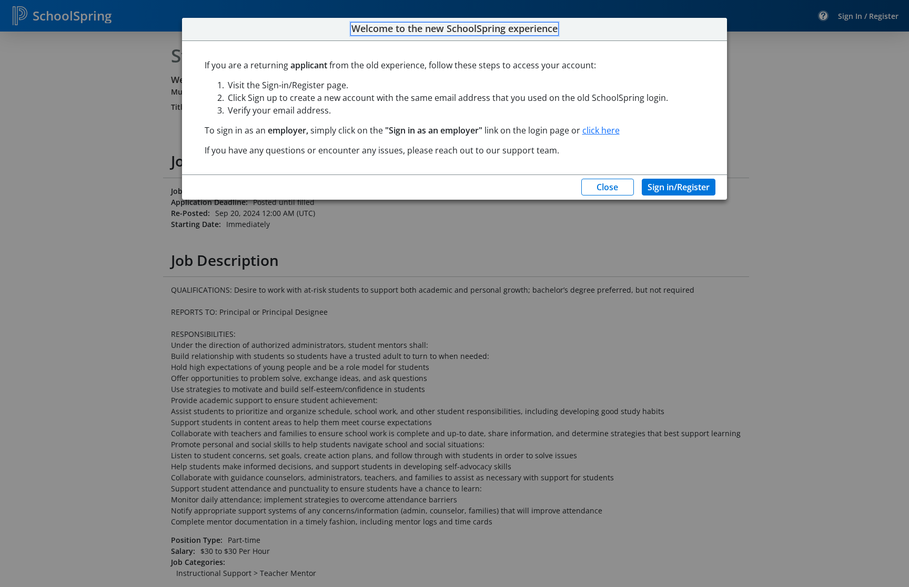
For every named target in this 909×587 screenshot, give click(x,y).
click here (601, 130)
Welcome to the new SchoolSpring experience (454, 29)
